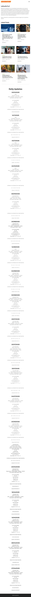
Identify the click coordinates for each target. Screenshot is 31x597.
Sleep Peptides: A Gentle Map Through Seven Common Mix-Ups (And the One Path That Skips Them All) (7, 37)
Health (3, 33)
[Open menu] (29, 1)
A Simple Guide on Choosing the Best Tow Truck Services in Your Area (7, 76)
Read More (4, 42)
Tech (18, 55)
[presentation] (8, 28)
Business (3, 55)
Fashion (19, 33)
